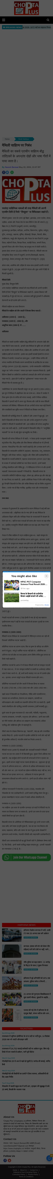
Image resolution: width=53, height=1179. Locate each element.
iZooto (47, 605)
